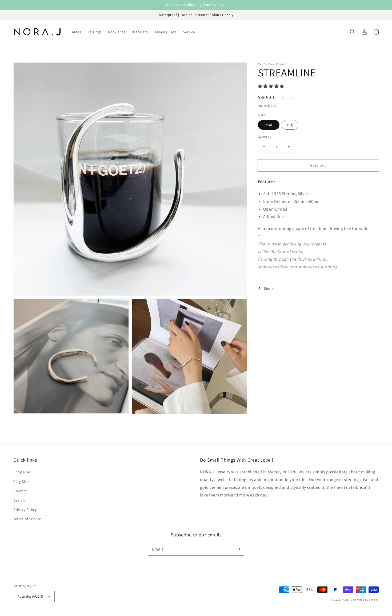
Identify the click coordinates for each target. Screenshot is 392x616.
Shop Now (22, 472)
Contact (20, 490)
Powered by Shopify (366, 599)
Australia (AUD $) (30, 596)
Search (19, 500)
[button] (352, 32)
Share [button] (269, 288)
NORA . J (347, 599)
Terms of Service (27, 518)
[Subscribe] (238, 549)
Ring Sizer (21, 481)
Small (268, 124)
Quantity (264, 136)
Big (290, 124)
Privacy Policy (25, 509)
